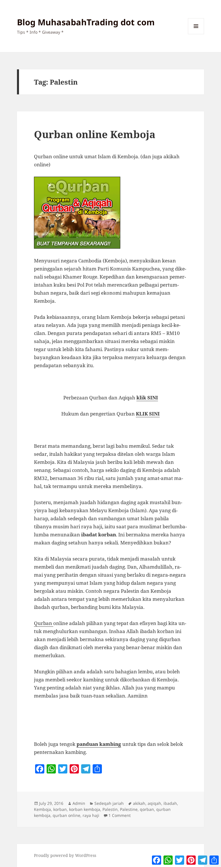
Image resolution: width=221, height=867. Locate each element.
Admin (79, 803)
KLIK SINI (148, 413)
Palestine (129, 809)
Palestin (110, 809)
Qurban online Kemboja (94, 134)
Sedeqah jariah (109, 803)
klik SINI (147, 397)
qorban (147, 809)
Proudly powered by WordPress (65, 855)
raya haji (91, 815)
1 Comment (119, 815)
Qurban (43, 623)
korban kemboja (84, 809)
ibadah (170, 803)
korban (60, 809)
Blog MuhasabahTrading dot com (86, 22)
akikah (139, 803)
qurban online (66, 815)
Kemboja (42, 809)
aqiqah (154, 803)
